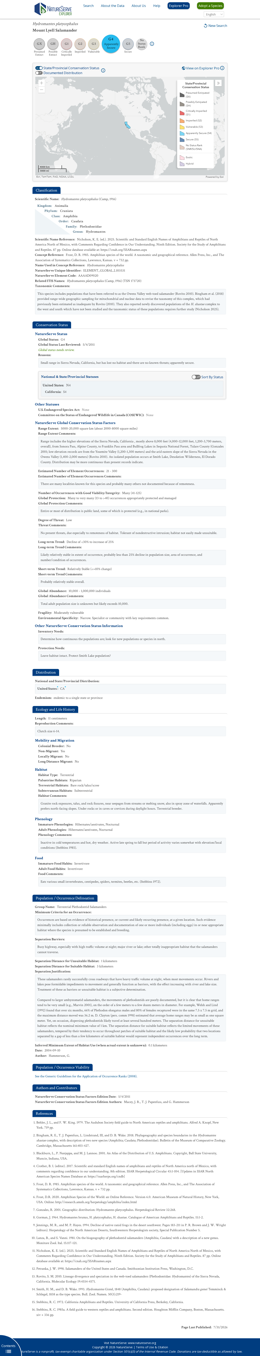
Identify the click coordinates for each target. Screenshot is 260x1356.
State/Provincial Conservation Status (71, 68)
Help (156, 5)
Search (88, 5)
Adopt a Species (210, 5)
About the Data (112, 5)
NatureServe (124, 1347)
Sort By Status (212, 377)
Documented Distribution (62, 73)
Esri (222, 176)
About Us (139, 5)
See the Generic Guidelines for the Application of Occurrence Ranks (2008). (86, 1076)
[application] (130, 128)
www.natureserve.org (142, 1343)
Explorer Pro (178, 5)
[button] (41, 83)
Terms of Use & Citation (152, 1347)
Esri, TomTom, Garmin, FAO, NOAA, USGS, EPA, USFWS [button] (67, 176)
